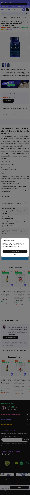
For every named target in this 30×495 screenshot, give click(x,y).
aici (18, 246)
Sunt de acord (15, 251)
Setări (15, 254)
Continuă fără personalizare (9, 240)
